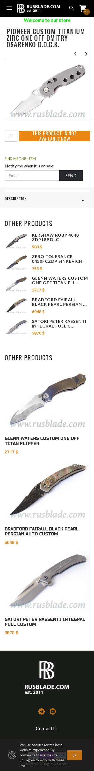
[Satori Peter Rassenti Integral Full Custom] (16, 327)
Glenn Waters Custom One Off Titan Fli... (60, 280)
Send (71, 175)
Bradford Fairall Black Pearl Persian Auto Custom (42, 531)
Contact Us (47, 728)
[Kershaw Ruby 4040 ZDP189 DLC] (16, 241)
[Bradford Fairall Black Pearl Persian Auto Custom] (16, 305)
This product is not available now (54, 136)
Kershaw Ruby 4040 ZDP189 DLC (55, 237)
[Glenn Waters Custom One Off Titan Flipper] (16, 284)
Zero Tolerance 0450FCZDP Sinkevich (57, 259)
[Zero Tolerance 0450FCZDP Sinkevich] (16, 262)
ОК (75, 755)
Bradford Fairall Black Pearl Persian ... (59, 302)
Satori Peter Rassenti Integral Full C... (59, 323)
